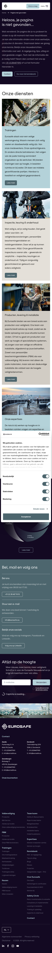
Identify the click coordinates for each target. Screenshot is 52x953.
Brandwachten (32, 827)
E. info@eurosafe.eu (9, 753)
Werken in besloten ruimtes (36, 843)
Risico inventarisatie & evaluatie (38, 899)
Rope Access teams (34, 820)
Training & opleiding (34, 909)
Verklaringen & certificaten (36, 884)
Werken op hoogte (33, 846)
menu (43, 6)
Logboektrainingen (9, 875)
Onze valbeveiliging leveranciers (13, 827)
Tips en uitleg (31, 858)
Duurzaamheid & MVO (35, 887)
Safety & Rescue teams (35, 817)
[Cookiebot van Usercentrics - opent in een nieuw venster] (38, 434)
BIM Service (6, 820)
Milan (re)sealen (7, 894)
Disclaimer (6, 940)
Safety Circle (33, 896)
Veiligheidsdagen (8, 865)
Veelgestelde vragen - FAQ (36, 872)
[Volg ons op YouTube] (17, 946)
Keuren (5, 880)
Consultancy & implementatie (37, 903)
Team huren (32, 813)
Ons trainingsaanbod (9, 855)
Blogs (29, 862)
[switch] (45, 484)
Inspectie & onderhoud (35, 913)
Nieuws (29, 865)
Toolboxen (6, 868)
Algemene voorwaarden (12, 936)
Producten (5, 817)
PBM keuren (6, 891)
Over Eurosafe (33, 877)
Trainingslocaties (8, 872)
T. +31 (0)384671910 (8, 750)
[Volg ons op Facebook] (8, 946)
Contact (31, 918)
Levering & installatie (34, 906)
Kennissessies (6, 862)
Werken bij (30, 891)
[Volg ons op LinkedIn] (3, 946)
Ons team (30, 880)
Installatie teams (33, 831)
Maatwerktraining (8, 858)
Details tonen (39, 509)
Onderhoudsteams (33, 834)
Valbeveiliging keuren (9, 887)
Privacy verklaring (32, 936)
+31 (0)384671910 (13, 62)
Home (4, 13)
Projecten (30, 868)
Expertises (32, 839)
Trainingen (6, 848)
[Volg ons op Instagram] (13, 946)
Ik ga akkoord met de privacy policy (42, 689)
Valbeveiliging (8, 813)
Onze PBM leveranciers (10, 843)
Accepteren (26, 517)
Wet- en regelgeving (34, 855)
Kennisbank (32, 851)
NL (5, 929)
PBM (4, 832)
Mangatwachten (33, 824)
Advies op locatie (8, 824)
